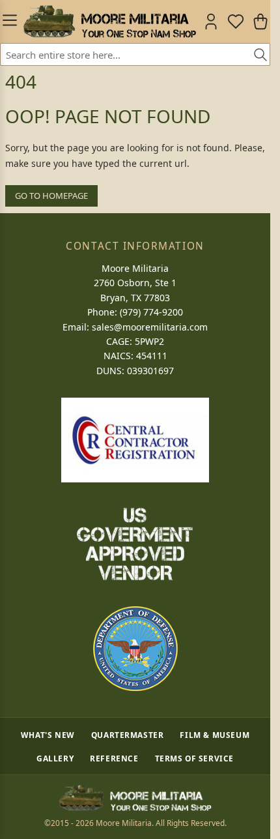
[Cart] (260, 21)
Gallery (55, 758)
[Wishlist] (235, 21)
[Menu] (9, 21)
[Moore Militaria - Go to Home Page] (109, 21)
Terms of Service (194, 758)
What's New (48, 734)
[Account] (211, 21)
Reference (114, 758)
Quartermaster (127, 734)
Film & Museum (214, 734)
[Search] (256, 55)
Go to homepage (51, 195)
